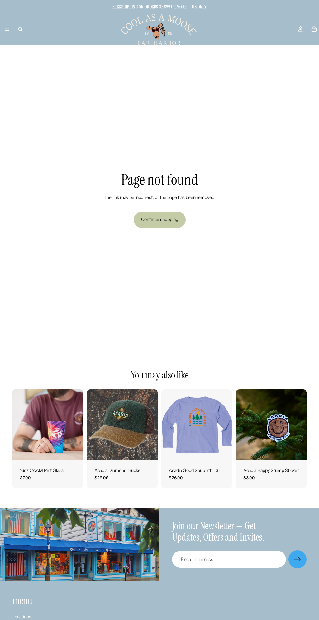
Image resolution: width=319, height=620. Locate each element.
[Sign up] (297, 559)
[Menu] (7, 29)
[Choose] (222, 450)
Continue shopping (159, 219)
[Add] (73, 450)
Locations (21, 616)
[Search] (20, 29)
